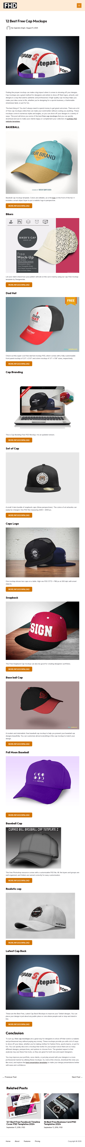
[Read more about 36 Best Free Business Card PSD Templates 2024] (61, 1106)
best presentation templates (36, 1062)
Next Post (77, 1077)
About (17, 1141)
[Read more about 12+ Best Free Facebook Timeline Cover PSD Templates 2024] (23, 1106)
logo (54, 198)
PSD (23, 1127)
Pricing (37, 1141)
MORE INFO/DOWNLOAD (19, 206)
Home (8, 1141)
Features (27, 1141)
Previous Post (9, 1077)
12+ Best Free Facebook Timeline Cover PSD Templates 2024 (23, 1122)
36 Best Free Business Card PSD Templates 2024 (60, 1122)
